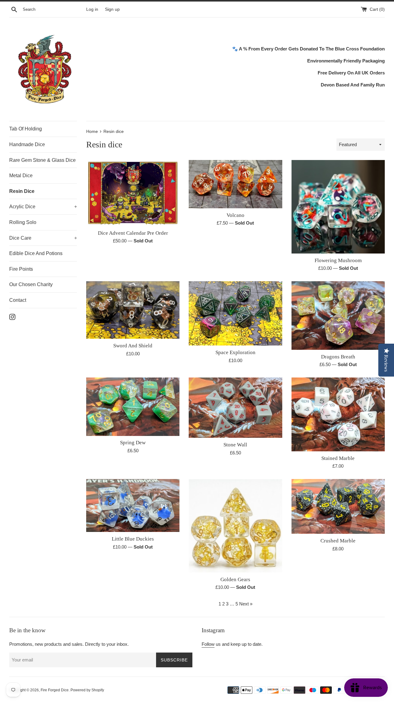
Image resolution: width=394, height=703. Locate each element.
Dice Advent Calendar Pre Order (133, 233)
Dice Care (43, 238)
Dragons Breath (338, 357)
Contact (17, 300)
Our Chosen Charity (31, 284)
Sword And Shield (132, 346)
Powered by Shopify (87, 690)
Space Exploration (235, 352)
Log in (92, 9)
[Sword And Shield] (132, 310)
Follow (208, 644)
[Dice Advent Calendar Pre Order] (132, 193)
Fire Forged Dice (55, 690)
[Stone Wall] (235, 407)
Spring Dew (133, 442)
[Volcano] (235, 184)
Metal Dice (21, 175)
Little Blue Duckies (133, 539)
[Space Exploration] (235, 313)
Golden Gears (235, 579)
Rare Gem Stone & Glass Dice (42, 160)
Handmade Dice (27, 144)
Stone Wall (235, 445)
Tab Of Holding (25, 128)
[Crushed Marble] (338, 506)
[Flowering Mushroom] (338, 206)
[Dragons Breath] (338, 315)
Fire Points (21, 269)
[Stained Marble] (338, 414)
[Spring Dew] (132, 406)
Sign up (112, 9)
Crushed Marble (338, 541)
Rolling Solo (22, 222)
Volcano (235, 215)
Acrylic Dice (43, 206)
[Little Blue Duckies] (132, 505)
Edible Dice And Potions (35, 253)
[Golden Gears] (235, 525)
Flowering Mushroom (338, 260)
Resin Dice (21, 191)
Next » (245, 603)
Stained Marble (338, 458)
